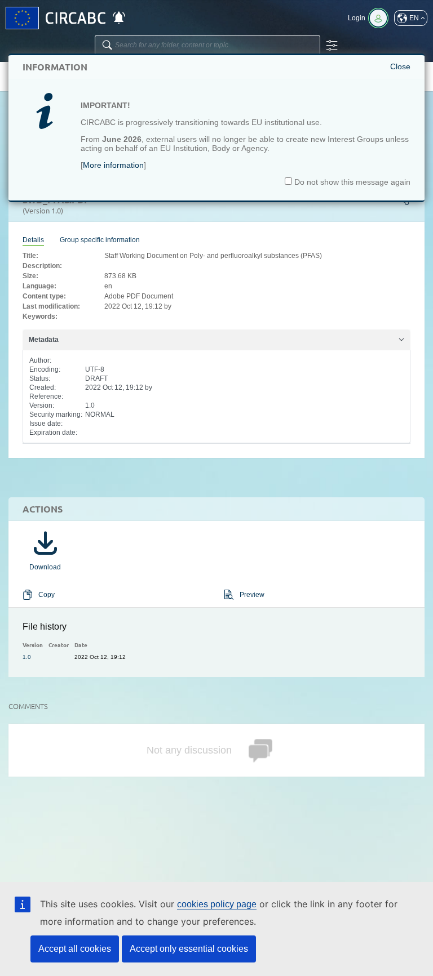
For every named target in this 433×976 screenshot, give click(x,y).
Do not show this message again (351, 181)
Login (356, 18)
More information (113, 165)
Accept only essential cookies (189, 948)
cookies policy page (217, 904)
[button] (410, 18)
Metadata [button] (44, 340)
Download (45, 567)
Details (33, 240)
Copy (46, 595)
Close (400, 66)
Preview (252, 595)
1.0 (27, 657)
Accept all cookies (74, 948)
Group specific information (100, 240)
